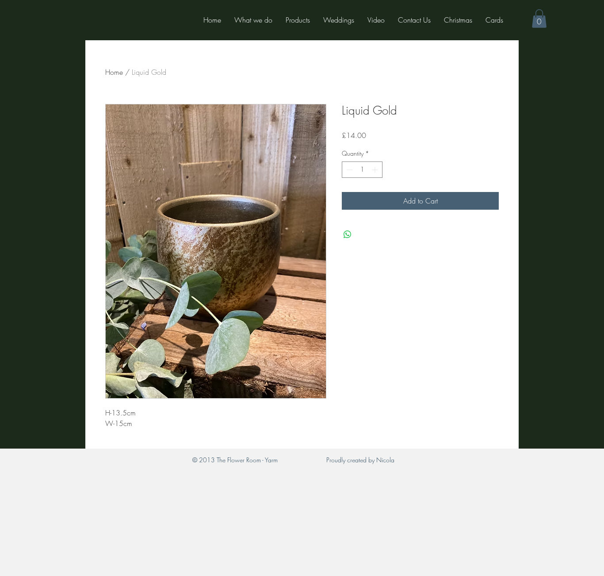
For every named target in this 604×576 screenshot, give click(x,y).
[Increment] (375, 169)
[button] (539, 18)
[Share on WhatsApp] (347, 234)
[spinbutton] (362, 169)
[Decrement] (348, 169)
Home (114, 72)
